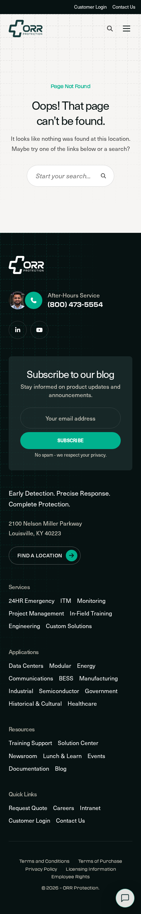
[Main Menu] (126, 28)
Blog (61, 768)
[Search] (103, 176)
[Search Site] (110, 28)
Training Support (30, 743)
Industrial (21, 691)
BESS (66, 678)
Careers (63, 807)
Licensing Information (91, 869)
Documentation (29, 768)
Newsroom (23, 756)
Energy (86, 665)
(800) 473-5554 (75, 304)
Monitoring (91, 600)
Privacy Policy (41, 869)
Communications (31, 678)
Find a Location (39, 555)
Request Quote (28, 807)
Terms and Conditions (44, 861)
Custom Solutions (69, 626)
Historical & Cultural (35, 703)
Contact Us (123, 7)
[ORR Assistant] (125, 898)
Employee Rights (70, 876)
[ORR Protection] (26, 28)
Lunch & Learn (62, 756)
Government (101, 691)
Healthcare (82, 703)
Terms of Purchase (100, 861)
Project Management (36, 613)
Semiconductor (59, 691)
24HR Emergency (32, 600)
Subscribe (70, 440)
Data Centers (26, 665)
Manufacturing (98, 678)
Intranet (90, 807)
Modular (60, 665)
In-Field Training (91, 613)
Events (96, 756)
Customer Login (90, 7)
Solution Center (78, 743)
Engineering (24, 626)
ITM (65, 600)
